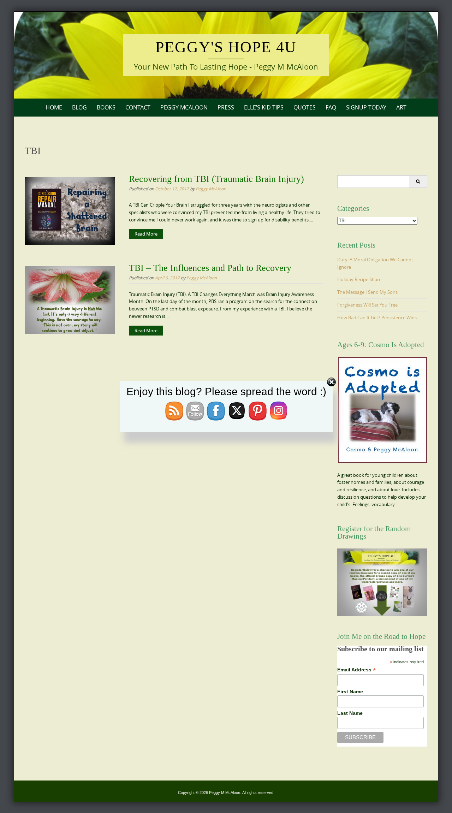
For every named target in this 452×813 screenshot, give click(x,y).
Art (401, 107)
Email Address (356, 669)
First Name (350, 691)
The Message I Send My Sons (367, 292)
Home (54, 107)
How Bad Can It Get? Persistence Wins (377, 317)
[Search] (418, 181)
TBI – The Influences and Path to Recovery (210, 268)
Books (106, 107)
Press (226, 107)
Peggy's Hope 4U (226, 47)
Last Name (350, 713)
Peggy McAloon (184, 107)
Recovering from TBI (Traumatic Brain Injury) (216, 179)
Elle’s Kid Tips (264, 107)
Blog (79, 107)
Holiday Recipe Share (359, 279)
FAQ (331, 107)
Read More (146, 234)
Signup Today (366, 107)
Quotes (304, 107)
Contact (137, 107)
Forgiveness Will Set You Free (367, 305)
